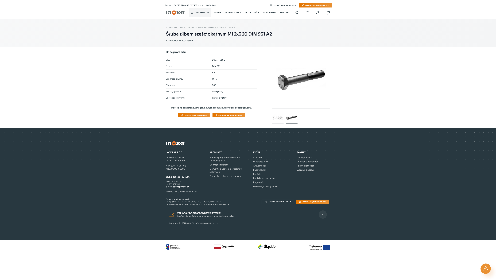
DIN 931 (230, 27)
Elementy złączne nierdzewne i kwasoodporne (198, 27)
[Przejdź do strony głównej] (176, 12)
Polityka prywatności (264, 178)
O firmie (217, 12)
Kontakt (284, 12)
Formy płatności (305, 165)
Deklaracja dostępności (265, 186)
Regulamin (258, 182)
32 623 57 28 (180, 5)
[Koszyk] (328, 12)
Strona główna (171, 27)
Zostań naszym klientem (285, 5)
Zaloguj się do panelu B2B (317, 5)
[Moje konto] (318, 12)
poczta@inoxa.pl (181, 187)
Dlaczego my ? (233, 12)
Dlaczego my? (260, 161)
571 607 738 (192, 5)
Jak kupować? (304, 157)
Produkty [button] (200, 12)
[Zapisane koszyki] (307, 12)
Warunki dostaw (305, 170)
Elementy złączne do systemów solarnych (226, 170)
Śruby (221, 27)
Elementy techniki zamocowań (225, 176)
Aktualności (252, 12)
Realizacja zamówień (307, 161)
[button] (248, 214)
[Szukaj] (297, 12)
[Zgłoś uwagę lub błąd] (486, 269)
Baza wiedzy (269, 12)
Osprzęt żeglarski (219, 164)
